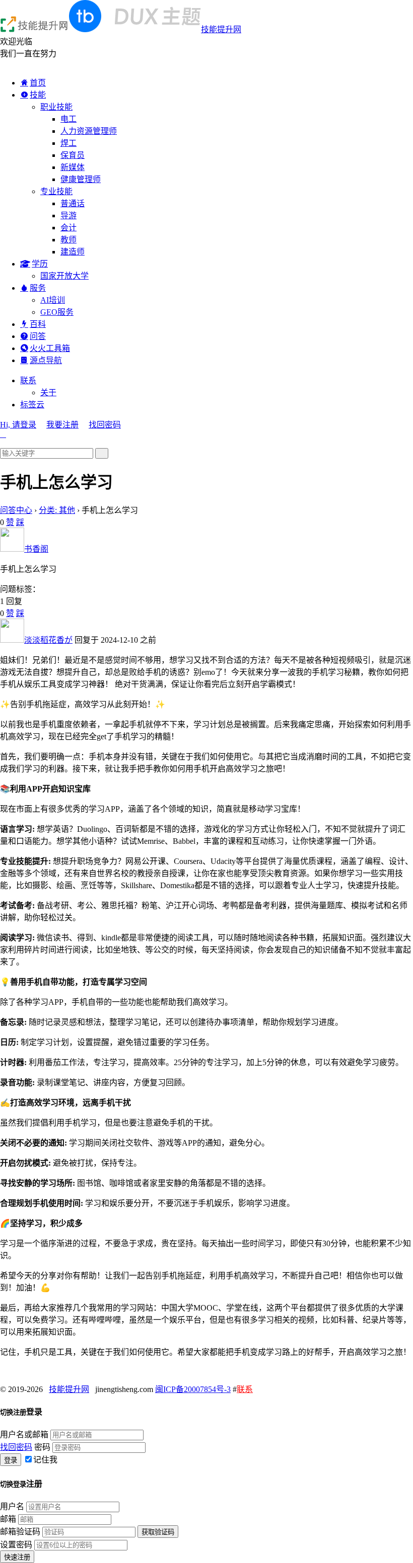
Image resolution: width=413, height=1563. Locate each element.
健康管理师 (80, 179)
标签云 (32, 404)
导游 (68, 215)
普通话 (72, 203)
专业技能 (56, 191)
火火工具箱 (50, 348)
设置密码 (16, 1544)
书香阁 (36, 549)
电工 (68, 119)
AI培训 (52, 300)
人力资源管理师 (88, 131)
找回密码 (105, 424)
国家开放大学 (64, 276)
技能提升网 (221, 29)
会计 (68, 227)
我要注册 (62, 424)
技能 (38, 95)
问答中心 (16, 510)
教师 (68, 239)
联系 (28, 380)
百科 (38, 324)
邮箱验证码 (20, 1531)
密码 (42, 1447)
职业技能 (56, 107)
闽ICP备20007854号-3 (193, 1389)
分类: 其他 (57, 510)
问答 (38, 336)
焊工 (68, 143)
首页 (38, 82)
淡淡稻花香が (48, 640)
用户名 (12, 1506)
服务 (38, 288)
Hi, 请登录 (18, 424)
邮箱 (8, 1519)
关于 (48, 392)
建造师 (72, 251)
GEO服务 (57, 312)
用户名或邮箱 (24, 1434)
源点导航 (46, 360)
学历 (40, 263)
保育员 (72, 155)
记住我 (45, 1459)
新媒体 (72, 167)
